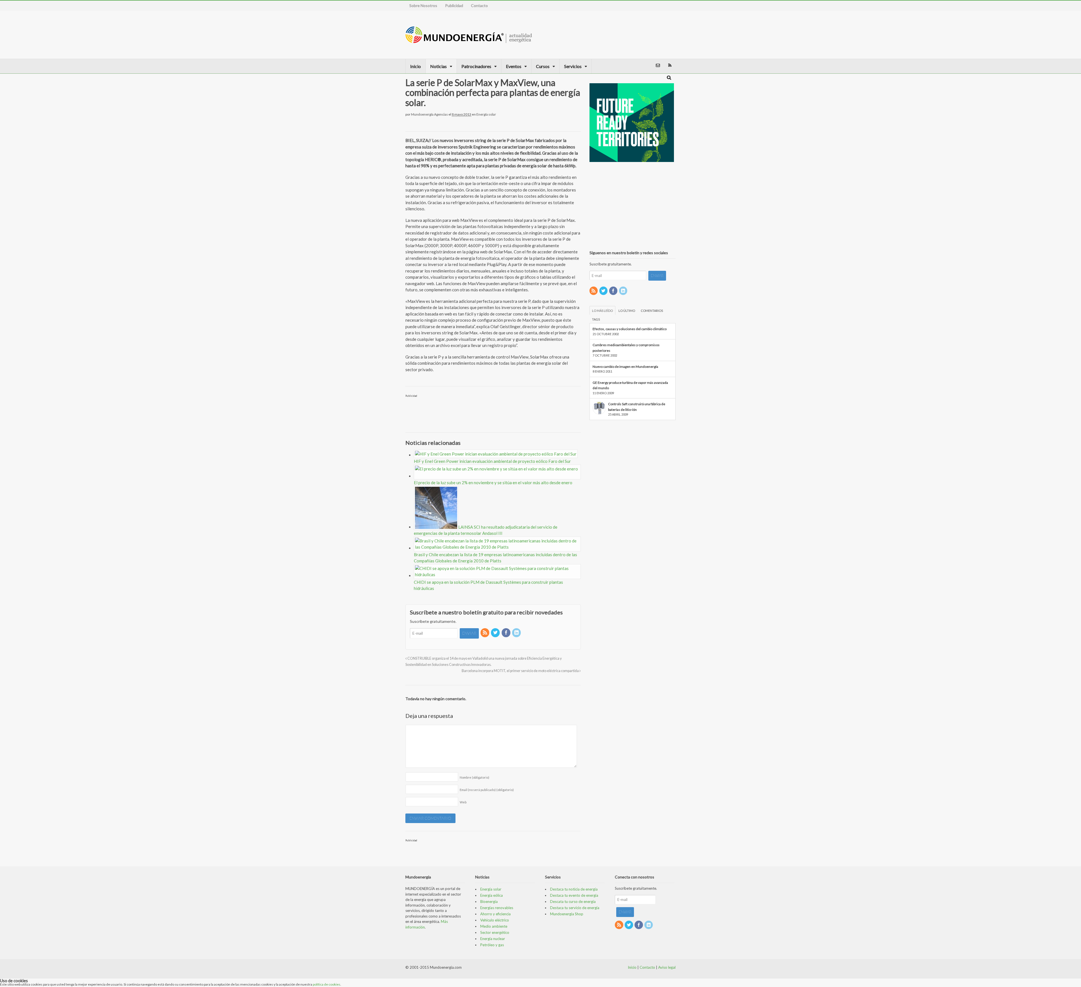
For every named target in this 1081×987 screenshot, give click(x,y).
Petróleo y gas (492, 945)
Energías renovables (496, 907)
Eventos (513, 66)
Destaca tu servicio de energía (574, 907)
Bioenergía (489, 901)
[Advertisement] (645, 34)
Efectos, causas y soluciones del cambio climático (630, 329)
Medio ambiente (493, 926)
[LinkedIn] (517, 632)
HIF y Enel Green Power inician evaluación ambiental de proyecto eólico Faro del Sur (492, 461)
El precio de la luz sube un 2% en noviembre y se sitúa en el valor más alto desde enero (494, 482)
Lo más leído (602, 310)
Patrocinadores (476, 66)
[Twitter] (496, 632)
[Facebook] (506, 632)
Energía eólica (491, 895)
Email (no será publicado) (487, 790)
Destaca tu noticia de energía (574, 889)
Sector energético (494, 932)
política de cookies (326, 984)
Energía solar (486, 114)
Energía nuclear (492, 938)
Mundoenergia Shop (566, 914)
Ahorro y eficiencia (495, 914)
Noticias (438, 66)
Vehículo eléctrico (494, 920)
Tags (596, 319)
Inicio (415, 66)
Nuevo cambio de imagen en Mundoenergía (625, 366)
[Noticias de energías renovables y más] (468, 40)
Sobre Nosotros (423, 5)
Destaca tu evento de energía (574, 895)
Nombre (474, 777)
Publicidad (454, 5)
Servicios (573, 66)
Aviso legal (667, 967)
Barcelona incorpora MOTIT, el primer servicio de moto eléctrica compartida (520, 671)
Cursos (543, 66)
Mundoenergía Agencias (429, 114)
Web (463, 802)
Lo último (626, 310)
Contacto (479, 5)
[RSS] (485, 632)
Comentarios (652, 310)
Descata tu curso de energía (573, 901)
